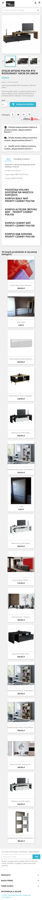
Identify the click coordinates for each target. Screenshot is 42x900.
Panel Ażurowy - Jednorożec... (21, 764)
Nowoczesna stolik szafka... (21, 433)
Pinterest (29, 114)
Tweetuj (18, 114)
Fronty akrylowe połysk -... (21, 580)
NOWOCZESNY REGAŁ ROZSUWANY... (21, 470)
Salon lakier (21, 322)
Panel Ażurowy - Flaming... (21, 617)
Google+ (24, 114)
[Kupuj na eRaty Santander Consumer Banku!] (30, 119)
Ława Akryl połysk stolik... (21, 654)
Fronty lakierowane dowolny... (21, 285)
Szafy (21, 506)
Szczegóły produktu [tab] (22, 159)
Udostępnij (13, 114)
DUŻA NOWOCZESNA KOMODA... (21, 359)
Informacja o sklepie (11, 891)
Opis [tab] (8, 159)
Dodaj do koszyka (23, 104)
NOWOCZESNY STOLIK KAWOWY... (21, 396)
